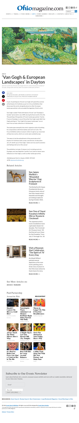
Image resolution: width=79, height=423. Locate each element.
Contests (60, 14)
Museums (17, 285)
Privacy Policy (10, 411)
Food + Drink (25, 14)
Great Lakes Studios (43, 405)
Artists (9, 285)
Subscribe (39, 15)
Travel (16, 14)
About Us (68, 14)
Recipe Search (24, 399)
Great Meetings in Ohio (65, 399)
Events (8, 14)
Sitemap (4, 411)
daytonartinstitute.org (17, 160)
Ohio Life (51, 14)
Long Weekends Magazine (49, 399)
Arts (33, 14)
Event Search (15, 399)
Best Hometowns (35, 399)
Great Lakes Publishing (12, 405)
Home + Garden (42, 14)
